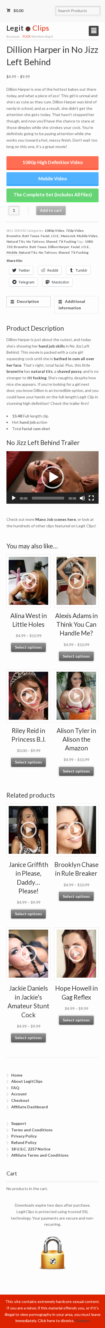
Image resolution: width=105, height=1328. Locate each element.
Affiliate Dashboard (29, 1106)
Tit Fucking (67, 241)
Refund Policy (23, 1142)
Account (19, 1093)
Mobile (11, 252)
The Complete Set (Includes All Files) (52, 195)
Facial (45, 236)
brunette (14, 371)
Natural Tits (15, 241)
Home (16, 1075)
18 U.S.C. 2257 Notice (30, 1149)
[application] (52, 477)
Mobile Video (52, 178)
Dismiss (82, 1320)
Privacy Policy (24, 1136)
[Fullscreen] (91, 498)
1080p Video (54, 230)
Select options (28, 647)
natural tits (42, 371)
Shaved (51, 241)
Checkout (20, 1100)
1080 (89, 241)
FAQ (15, 1087)
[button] (52, 477)
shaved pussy (69, 371)
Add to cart (51, 210)
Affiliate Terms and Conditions (40, 1155)
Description (27, 301)
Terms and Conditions (32, 1129)
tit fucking (36, 377)
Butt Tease (30, 236)
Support (18, 1123)
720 (9, 247)
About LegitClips (27, 1081)
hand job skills (52, 346)
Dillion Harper (58, 247)
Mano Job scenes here (55, 519)
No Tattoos (35, 241)
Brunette (13, 236)
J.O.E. (55, 236)
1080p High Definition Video (52, 162)
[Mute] (82, 498)
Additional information (72, 304)
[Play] (14, 498)
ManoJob (68, 236)
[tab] (28, 301)
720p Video (75, 230)
